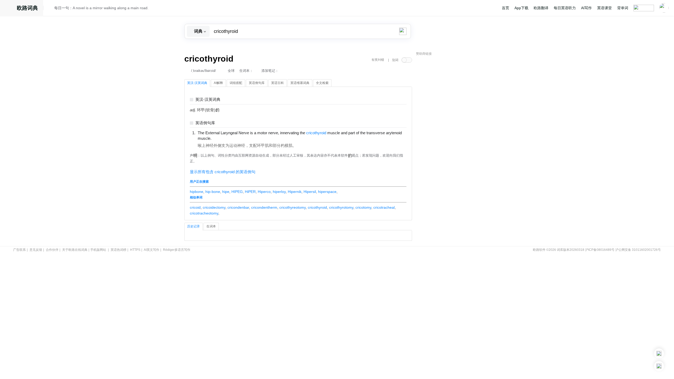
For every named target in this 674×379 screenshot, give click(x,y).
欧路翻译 (541, 8)
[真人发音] (220, 138)
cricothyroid (317, 207)
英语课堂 (604, 8)
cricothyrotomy (341, 207)
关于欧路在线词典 (74, 250)
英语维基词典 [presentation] (299, 83)
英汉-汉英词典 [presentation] (197, 83)
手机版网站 (98, 250)
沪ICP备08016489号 (599, 250)
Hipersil (310, 192)
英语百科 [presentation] (277, 83)
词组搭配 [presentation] (236, 83)
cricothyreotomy (292, 207)
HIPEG (237, 192)
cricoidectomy (214, 207)
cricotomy (363, 207)
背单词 (622, 8)
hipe (225, 192)
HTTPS (135, 250)
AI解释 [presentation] (218, 83)
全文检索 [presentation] (322, 83)
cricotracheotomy (204, 213)
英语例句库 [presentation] (257, 83)
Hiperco (264, 192)
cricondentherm (264, 207)
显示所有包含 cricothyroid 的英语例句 (222, 172)
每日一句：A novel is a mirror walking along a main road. (101, 8)
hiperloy (279, 192)
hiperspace (327, 192)
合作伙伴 (52, 250)
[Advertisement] (455, 138)
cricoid (195, 207)
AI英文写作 (151, 250)
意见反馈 (35, 250)
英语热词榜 (118, 250)
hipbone (196, 192)
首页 (505, 8)
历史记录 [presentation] (193, 226)
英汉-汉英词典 (207, 100)
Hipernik (294, 192)
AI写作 (586, 8)
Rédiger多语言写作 (176, 250)
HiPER (250, 192)
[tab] (197, 83)
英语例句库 (205, 123)
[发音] (50, 8)
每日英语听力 (565, 8)
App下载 (521, 8)
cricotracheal (384, 207)
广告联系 (19, 250)
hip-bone (212, 192)
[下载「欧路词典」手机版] (659, 353)
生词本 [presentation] (211, 226)
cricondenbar (238, 207)
